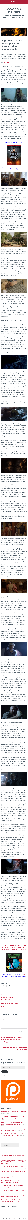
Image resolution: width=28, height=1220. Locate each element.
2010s (4, 1002)
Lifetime (3, 1003)
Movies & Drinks (14, 10)
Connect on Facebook (9, 1206)
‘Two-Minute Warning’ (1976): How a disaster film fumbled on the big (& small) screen (13, 1039)
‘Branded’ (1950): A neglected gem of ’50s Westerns (14, 1111)
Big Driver (10, 1002)
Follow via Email (7, 1059)
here (24, 974)
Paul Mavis (6, 62)
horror (16, 1002)
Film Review (6, 999)
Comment (21, 1031)
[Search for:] (10, 1145)
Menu (15, 2)
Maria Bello (10, 1003)
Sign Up (4, 1071)
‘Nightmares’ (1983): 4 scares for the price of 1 (15, 1048)
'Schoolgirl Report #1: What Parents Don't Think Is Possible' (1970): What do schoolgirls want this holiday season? (13, 1162)
